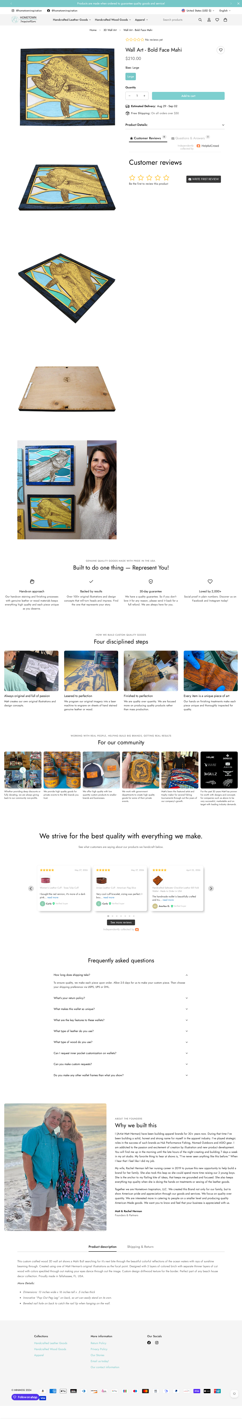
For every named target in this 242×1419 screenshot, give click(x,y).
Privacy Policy (99, 1349)
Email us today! (100, 1361)
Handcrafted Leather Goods (70, 20)
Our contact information (105, 1367)
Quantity (130, 87)
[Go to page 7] (133, 916)
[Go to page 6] (129, 916)
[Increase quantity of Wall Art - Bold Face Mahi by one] (144, 96)
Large (130, 76)
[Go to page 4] (121, 916)
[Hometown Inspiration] (24, 19)
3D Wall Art (110, 30)
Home (93, 30)
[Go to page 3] (116, 916)
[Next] (231, 3)
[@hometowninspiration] (149, 1342)
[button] (225, 20)
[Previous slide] (31, 888)
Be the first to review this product (148, 184)
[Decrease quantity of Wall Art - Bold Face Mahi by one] (129, 96)
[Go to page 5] (125, 916)
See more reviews (121, 922)
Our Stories (97, 1355)
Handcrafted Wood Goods (111, 20)
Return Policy (98, 1343)
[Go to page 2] (112, 916)
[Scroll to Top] (235, 1400)
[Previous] (11, 3)
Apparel (140, 20)
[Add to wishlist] (221, 50)
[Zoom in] (110, 45)
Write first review (205, 179)
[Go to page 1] (108, 916)
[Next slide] (211, 888)
